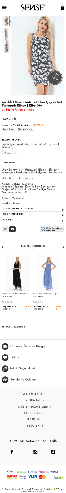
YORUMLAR (8, 220)
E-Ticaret (60, 489)
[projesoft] (59, 478)
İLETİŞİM (33, 419)
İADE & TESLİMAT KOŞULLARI (18, 209)
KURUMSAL (33, 400)
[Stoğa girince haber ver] (52, 228)
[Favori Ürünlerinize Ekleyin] (5, 229)
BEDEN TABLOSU (11, 140)
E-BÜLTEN (33, 426)
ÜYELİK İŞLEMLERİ (33, 394)
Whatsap (12, 153)
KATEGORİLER (33, 413)
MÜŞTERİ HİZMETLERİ (33, 407)
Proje (49, 489)
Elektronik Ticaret (30, 489)
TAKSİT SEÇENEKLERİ (13, 214)
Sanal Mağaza (12, 489)
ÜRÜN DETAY (9, 163)
